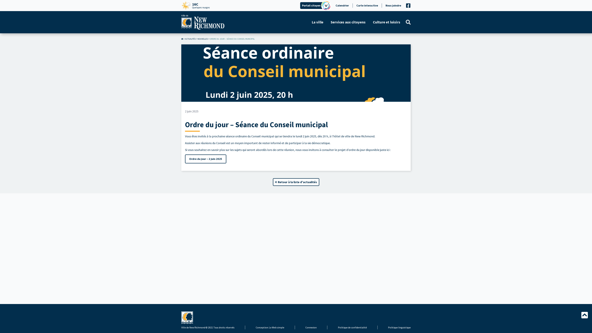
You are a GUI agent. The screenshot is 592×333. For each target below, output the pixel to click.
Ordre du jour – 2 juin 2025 (205, 159)
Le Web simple (276, 327)
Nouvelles (203, 38)
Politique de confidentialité (352, 327)
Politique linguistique (399, 327)
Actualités (190, 38)
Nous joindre (393, 5)
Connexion (311, 327)
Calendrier (342, 5)
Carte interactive (367, 5)
